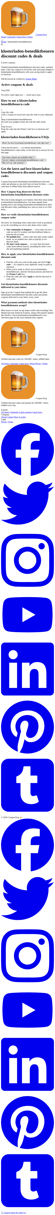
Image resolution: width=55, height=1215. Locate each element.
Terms (45, 363)
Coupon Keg (41, 34)
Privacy (38, 363)
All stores (5, 363)
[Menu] (2, 40)
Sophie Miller (31, 79)
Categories (11, 37)
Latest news (24, 363)
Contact (10, 417)
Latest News (21, 37)
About (30, 37)
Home (3, 37)
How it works (20, 417)
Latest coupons (25, 412)
